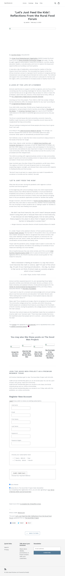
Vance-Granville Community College (30, 60)
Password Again (16, 440)
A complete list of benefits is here (30, 504)
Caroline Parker (16, 55)
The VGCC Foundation (29, 288)
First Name (14, 419)
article (14, 324)
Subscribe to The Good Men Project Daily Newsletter (27, 488)
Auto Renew (14, 484)
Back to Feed (34, 533)
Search (6, 547)
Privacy (6, 549)
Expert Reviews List (14, 572)
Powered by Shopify (24, 572)
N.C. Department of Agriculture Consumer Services (27, 96)
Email (13, 412)
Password (14, 433)
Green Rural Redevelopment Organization (25, 58)
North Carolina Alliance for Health (44, 201)
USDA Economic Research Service (30, 130)
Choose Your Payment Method (20, 475)
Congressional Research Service (21, 103)
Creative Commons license (18, 326)
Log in (11, 401)
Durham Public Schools (16, 233)
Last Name (14, 426)
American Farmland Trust (27, 111)
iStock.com (21, 512)
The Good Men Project (32, 518)
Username (14, 405)
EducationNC (32, 324)
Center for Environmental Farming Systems (22, 286)
